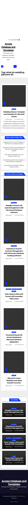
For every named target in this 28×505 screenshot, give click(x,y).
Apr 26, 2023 (9, 215)
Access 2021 (13, 202)
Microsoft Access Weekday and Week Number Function (14, 380)
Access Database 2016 (16, 289)
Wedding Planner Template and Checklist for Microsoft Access (14, 114)
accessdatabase (19, 119)
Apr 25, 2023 (9, 258)
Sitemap (16, 501)
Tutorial (14, 109)
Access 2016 (8, 289)
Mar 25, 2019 (9, 344)
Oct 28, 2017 (9, 119)
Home (11, 501)
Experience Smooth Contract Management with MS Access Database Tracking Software (14, 149)
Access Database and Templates (8, 47)
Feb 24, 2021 (9, 301)
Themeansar (13, 498)
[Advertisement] (14, 18)
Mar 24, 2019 (9, 385)
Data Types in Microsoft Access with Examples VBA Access (14, 296)
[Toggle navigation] (15, 66)
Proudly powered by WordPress (9, 496)
